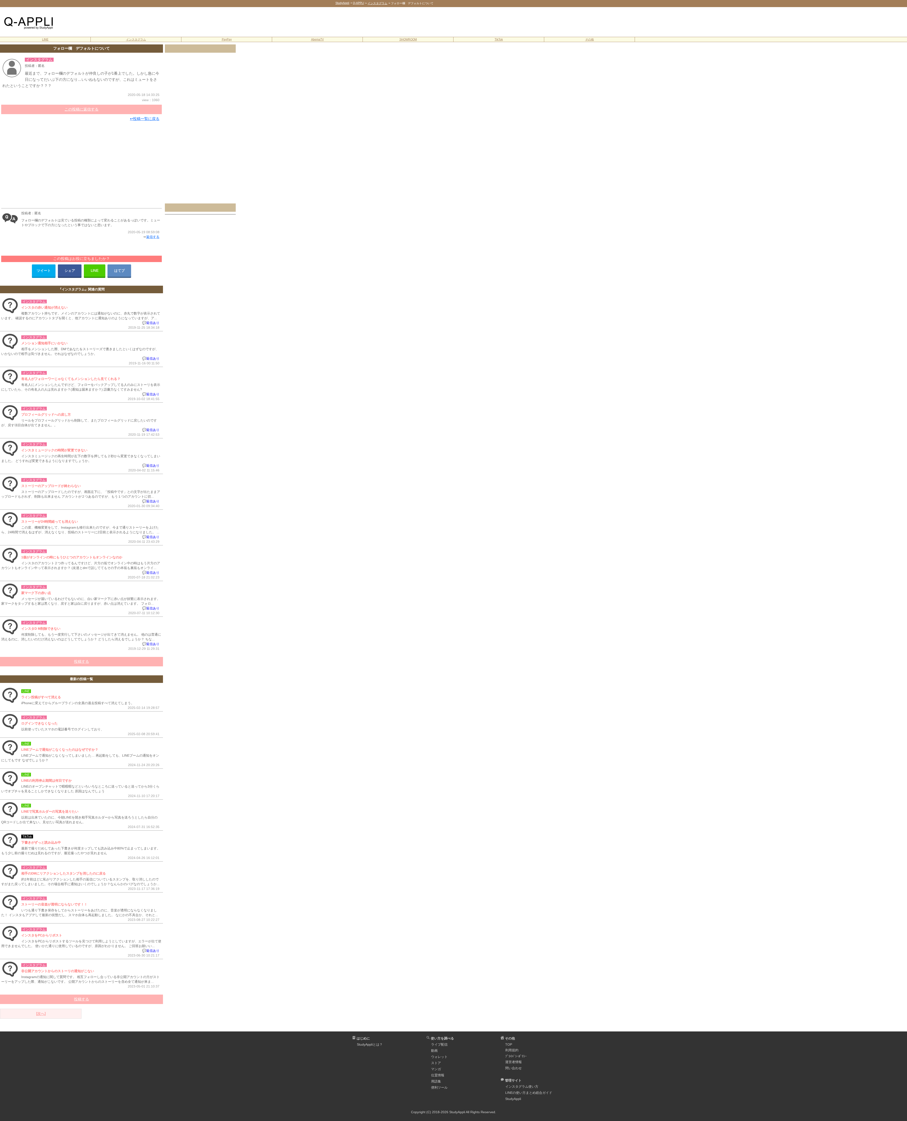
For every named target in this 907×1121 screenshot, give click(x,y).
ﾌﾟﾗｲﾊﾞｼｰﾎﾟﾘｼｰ (516, 1056)
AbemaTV (317, 39)
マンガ (436, 1069)
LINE (45, 39)
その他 (589, 39)
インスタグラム (136, 39)
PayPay (227, 39)
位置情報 (437, 1075)
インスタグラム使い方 (521, 1086)
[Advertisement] (484, 21)
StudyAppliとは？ (370, 1044)
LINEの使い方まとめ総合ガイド (528, 1093)
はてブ (119, 270)
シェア (69, 270)
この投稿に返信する (81, 109)
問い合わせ (513, 1068)
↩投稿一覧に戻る (144, 119)
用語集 (436, 1081)
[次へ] (41, 1014)
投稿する (81, 662)
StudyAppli (513, 1099)
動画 (434, 1050)
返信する (152, 237)
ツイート (44, 270)
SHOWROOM (408, 39)
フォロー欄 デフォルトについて (81, 48)
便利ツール (439, 1087)
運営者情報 (513, 1062)
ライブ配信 (439, 1044)
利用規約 (511, 1050)
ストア (436, 1063)
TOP (508, 1044)
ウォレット (439, 1057)
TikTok (499, 39)
